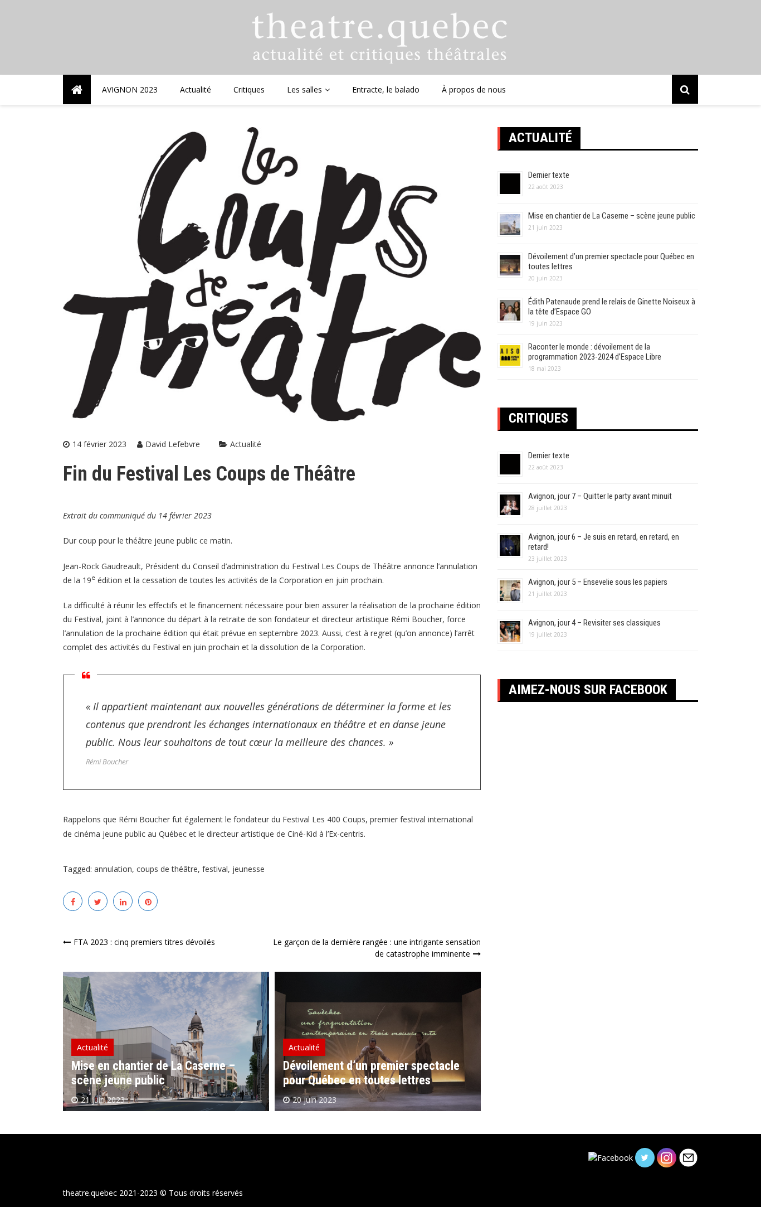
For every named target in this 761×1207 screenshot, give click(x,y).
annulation (113, 869)
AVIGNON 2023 (130, 89)
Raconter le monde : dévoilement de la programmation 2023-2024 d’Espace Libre (594, 352)
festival (215, 869)
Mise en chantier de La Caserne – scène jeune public (153, 1073)
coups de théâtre (167, 869)
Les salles (304, 89)
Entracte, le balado (385, 89)
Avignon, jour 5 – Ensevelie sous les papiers (597, 582)
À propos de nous (474, 89)
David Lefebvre (172, 444)
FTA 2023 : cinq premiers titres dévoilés (144, 942)
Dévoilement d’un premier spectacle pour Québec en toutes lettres (371, 1073)
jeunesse (248, 869)
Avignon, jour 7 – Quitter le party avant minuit (600, 496)
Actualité (195, 89)
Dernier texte (548, 175)
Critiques (249, 89)
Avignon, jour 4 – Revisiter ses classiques (594, 623)
